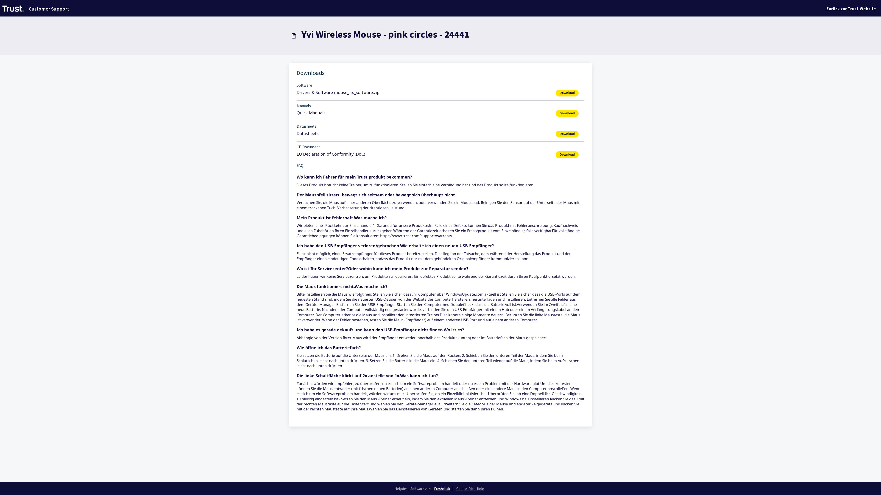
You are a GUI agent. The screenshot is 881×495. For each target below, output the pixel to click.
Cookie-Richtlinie (470, 488)
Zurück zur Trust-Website (851, 8)
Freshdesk (442, 488)
